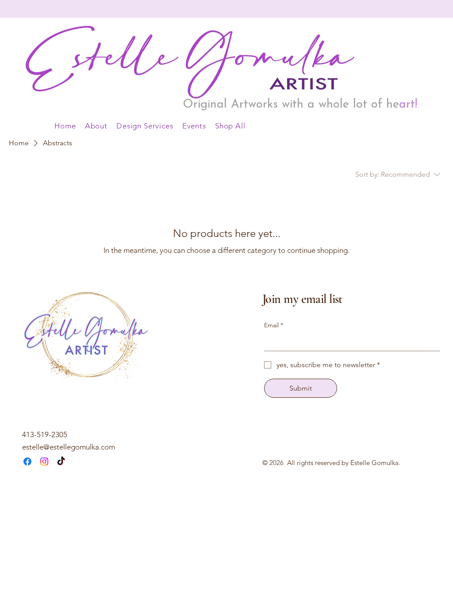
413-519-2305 (44, 434)
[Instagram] (44, 461)
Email (273, 325)
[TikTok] (61, 461)
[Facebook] (27, 461)
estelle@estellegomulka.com (68, 446)
